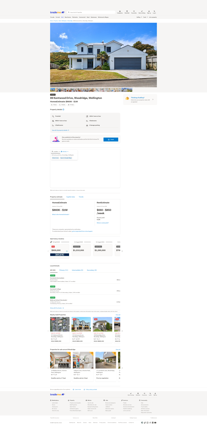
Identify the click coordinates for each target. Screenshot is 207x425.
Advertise (95, 422)
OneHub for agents (74, 408)
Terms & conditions (112, 422)
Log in (154, 13)
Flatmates (75, 17)
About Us (79, 422)
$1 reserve (54, 408)
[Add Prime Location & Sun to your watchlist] (68, 354)
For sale (52, 17)
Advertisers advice (109, 408)
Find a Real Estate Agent (75, 410)
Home (51, 20)
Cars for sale (90, 403)
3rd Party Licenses (145, 408)
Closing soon (55, 406)
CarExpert (113, 417)
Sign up (149, 13)
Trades (124, 403)
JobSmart (107, 406)
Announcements (144, 404)
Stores (53, 404)
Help (142, 403)
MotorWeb (95, 417)
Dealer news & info (92, 408)
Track (112, 139)
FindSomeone (154, 417)
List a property (153, 17)
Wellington (64, 20)
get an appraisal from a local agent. (82, 231)
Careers (85, 422)
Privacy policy (102, 422)
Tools (144, 17)
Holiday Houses (133, 417)
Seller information (145, 410)
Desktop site (72, 422)
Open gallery (104, 84)
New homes (68, 17)
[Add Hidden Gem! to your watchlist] (91, 354)
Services (125, 400)
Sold (62, 17)
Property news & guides (75, 403)
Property (56, 20)
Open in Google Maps (66, 158)
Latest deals (55, 403)
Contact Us (131, 422)
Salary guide (108, 410)
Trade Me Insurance (54, 417)
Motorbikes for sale (92, 404)
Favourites (144, 395)
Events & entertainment (128, 406)
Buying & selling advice (93, 406)
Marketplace (55, 400)
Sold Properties (73, 404)
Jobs (106, 400)
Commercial (82, 17)
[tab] (55, 151)
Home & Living (55, 410)
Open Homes (73, 406)
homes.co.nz (76, 417)
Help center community (146, 412)
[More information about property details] (63, 109)
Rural (88, 17)
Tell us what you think (91, 389)
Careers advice (108, 404)
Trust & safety (144, 406)
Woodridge (70, 20)
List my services (127, 410)
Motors (89, 400)
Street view (55, 158)
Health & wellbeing (127, 408)
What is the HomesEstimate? (60, 214)
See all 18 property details (60, 130)
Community (144, 400)
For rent (58, 17)
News (90, 422)
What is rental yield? (103, 223)
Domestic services (127, 404)
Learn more (78, 389)
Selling (139, 17)
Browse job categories (110, 403)
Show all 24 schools (56, 308)
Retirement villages (103, 17)
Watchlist (138, 395)
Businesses (94, 17)
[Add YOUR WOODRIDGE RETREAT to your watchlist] (114, 354)
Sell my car (90, 410)
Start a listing (131, 395)
